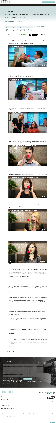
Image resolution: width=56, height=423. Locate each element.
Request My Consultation (48, 1)
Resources (35, 4)
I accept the (5, 383)
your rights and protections (48, 392)
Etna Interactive (53, 419)
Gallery (29, 4)
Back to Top (52, 422)
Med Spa (23, 4)
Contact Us (52, 4)
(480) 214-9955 (5, 401)
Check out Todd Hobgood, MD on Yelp (38, 26)
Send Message (28, 379)
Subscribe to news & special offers (8, 378)
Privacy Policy (9, 381)
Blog (47, 4)
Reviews (42, 4)
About (2, 4)
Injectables (17, 4)
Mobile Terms (5, 381)
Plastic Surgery (9, 4)
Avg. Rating (10, 30)
